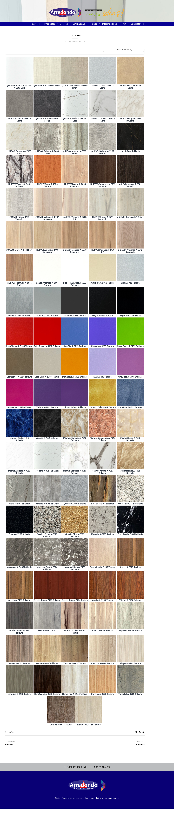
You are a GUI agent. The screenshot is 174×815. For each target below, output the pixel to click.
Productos (49, 24)
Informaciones (109, 24)
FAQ (124, 24)
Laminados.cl (78, 24)
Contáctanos (137, 24)
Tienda (93, 24)
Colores (64, 24)
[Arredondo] (87, 12)
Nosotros (34, 24)
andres (11, 732)
